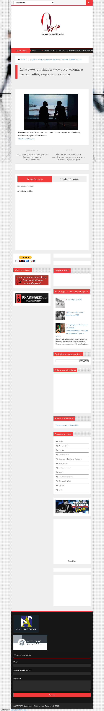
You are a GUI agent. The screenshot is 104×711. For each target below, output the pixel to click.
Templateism (39, 706)
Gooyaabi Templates (19, 710)
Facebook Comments (70, 179)
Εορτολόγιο (72, 561)
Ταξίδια (61, 485)
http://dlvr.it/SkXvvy (26, 139)
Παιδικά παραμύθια (66, 476)
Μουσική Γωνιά (65, 468)
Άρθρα (61, 441)
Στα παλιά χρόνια (65, 481)
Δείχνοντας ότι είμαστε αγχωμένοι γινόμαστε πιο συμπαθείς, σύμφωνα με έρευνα (56, 59)
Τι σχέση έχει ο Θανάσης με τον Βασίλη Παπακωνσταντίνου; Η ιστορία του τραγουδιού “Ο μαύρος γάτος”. (72, 330)
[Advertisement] (72, 590)
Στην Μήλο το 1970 (74, 299)
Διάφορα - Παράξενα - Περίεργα (70, 459)
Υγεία (61, 490)
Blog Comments (36, 179)
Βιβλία (61, 450)
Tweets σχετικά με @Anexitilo (67, 425)
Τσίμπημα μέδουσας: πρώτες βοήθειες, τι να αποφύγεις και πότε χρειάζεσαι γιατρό (70, 50)
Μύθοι (61, 472)
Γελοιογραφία (64, 454)
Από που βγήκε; (64, 445)
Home (23, 59)
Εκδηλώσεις (63, 463)
